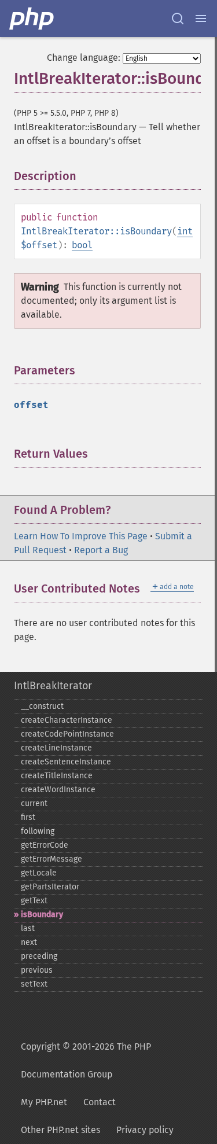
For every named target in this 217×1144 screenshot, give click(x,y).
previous (37, 970)
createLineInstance (56, 748)
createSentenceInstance (66, 762)
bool (82, 245)
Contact (99, 1102)
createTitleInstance (57, 776)
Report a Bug (101, 550)
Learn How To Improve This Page (81, 536)
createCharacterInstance (66, 720)
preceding (39, 956)
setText (34, 984)
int (185, 231)
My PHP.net (44, 1102)
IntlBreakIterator (53, 685)
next (29, 942)
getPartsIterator (50, 887)
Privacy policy (145, 1129)
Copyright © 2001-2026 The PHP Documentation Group (86, 1060)
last (28, 928)
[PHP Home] (32, 18)
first (28, 817)
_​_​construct (42, 706)
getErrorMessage (51, 859)
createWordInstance (58, 789)
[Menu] (200, 18)
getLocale (39, 873)
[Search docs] (177, 18)
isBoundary (42, 914)
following (37, 831)
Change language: (83, 57)
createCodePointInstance (67, 734)
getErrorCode (44, 845)
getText (34, 901)
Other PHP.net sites (60, 1129)
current (34, 803)
